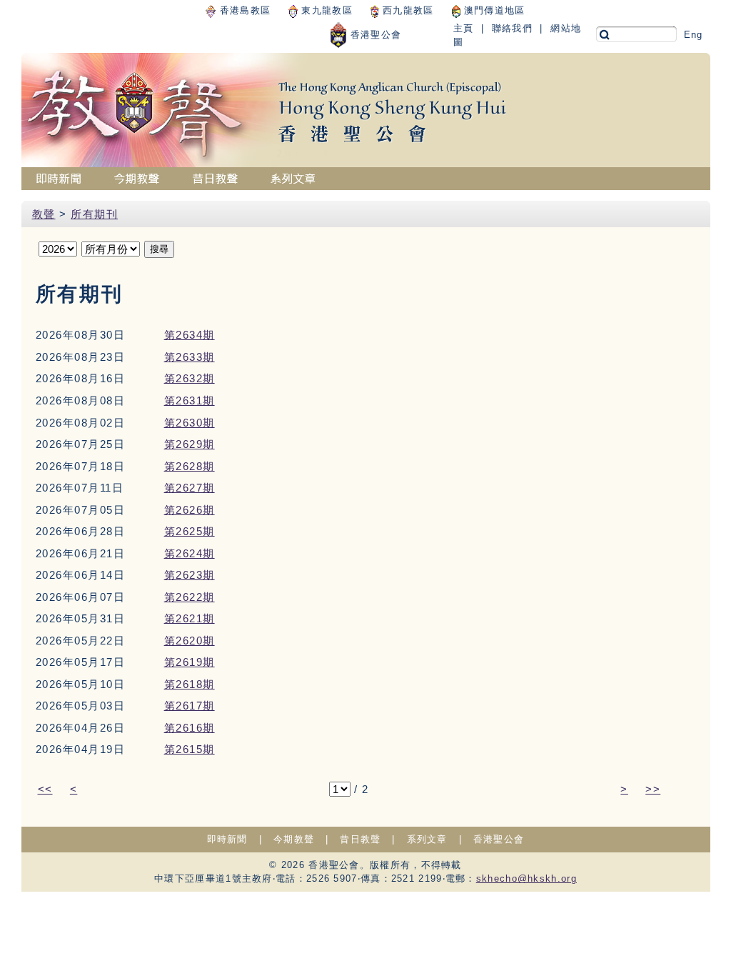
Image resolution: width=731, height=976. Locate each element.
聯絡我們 (512, 28)
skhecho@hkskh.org (526, 878)
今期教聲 (293, 839)
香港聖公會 (374, 34)
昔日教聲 (360, 839)
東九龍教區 (325, 10)
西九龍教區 (406, 10)
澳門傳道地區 (492, 10)
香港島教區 (243, 10)
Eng (693, 34)
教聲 (44, 214)
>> (652, 789)
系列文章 (427, 839)
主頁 (463, 28)
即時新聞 (227, 839)
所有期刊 (94, 214)
